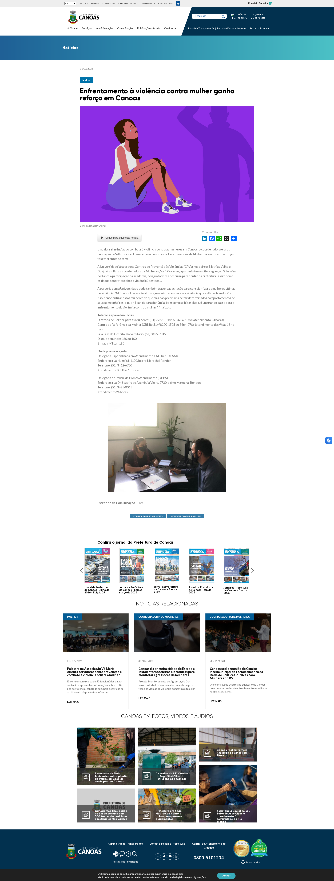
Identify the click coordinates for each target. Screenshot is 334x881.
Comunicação (125, 28)
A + (86, 3)
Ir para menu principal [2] (128, 3)
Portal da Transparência (201, 28)
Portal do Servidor (258, 3)
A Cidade (72, 28)
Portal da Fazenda (259, 28)
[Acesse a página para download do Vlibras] (178, 3)
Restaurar (95, 3)
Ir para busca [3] (148, 3)
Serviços (87, 28)
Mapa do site (253, 862)
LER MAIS (73, 702)
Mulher (86, 80)
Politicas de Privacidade (125, 861)
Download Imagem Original (93, 226)
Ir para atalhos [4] (165, 3)
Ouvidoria (170, 28)
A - (80, 3)
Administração (104, 28)
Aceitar (226, 875)
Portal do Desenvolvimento (231, 28)
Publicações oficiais (148, 28)
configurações (197, 877)
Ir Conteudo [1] (108, 3)
